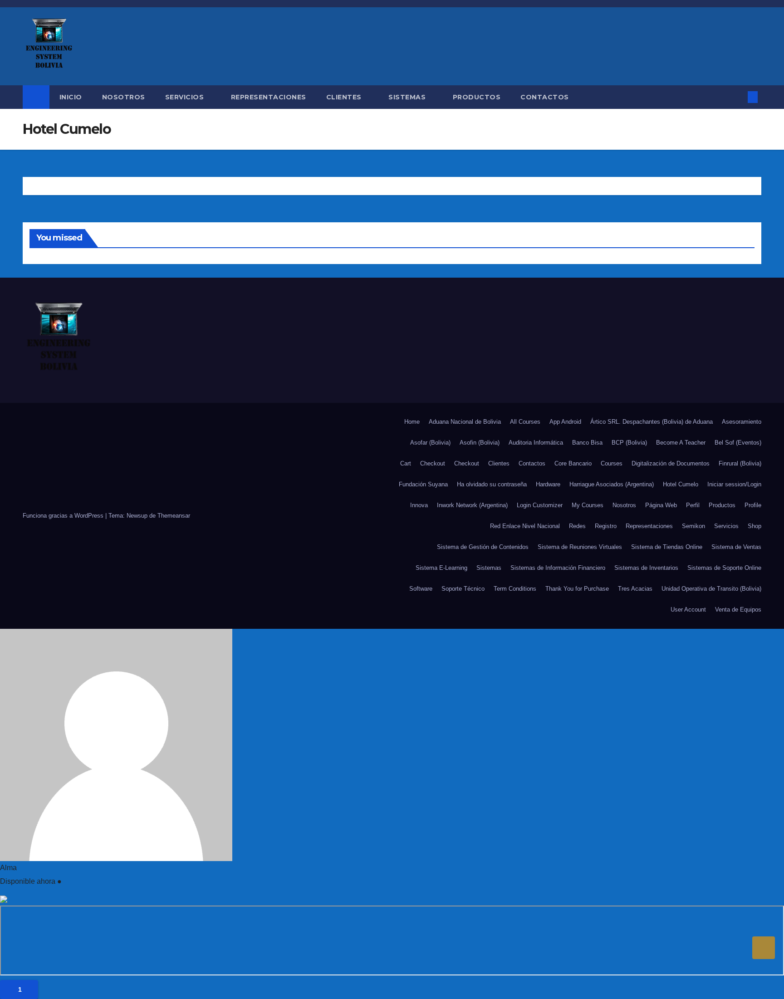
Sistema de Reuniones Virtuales (580, 547)
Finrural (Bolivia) (740, 463)
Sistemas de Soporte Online (724, 567)
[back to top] (763, 947)
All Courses (525, 421)
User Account (688, 609)
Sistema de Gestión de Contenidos (483, 547)
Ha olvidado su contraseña (492, 484)
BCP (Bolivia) (629, 442)
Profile (753, 505)
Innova (419, 505)
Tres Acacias (635, 588)
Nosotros (123, 97)
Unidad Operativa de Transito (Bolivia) (711, 588)
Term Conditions (515, 588)
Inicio (70, 97)
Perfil (693, 505)
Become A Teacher (681, 442)
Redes (577, 526)
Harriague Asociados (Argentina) (611, 484)
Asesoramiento (741, 421)
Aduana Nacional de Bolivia (465, 421)
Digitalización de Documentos (671, 463)
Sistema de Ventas (736, 547)
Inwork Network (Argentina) (472, 505)
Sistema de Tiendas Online (666, 547)
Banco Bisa (587, 442)
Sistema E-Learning (441, 567)
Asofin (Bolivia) (480, 442)
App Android (565, 421)
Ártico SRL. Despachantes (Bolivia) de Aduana (651, 421)
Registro (606, 526)
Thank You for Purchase (577, 588)
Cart (405, 463)
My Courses (587, 505)
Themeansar (173, 515)
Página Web (661, 505)
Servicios (185, 97)
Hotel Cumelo (680, 484)
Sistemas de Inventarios (646, 567)
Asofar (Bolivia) (430, 442)
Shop (754, 526)
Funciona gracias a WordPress (64, 515)
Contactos (544, 97)
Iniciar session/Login (734, 484)
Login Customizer (540, 505)
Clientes (345, 97)
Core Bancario (573, 463)
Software (420, 588)
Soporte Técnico (463, 588)
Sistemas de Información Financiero (557, 567)
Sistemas (408, 97)
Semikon (693, 526)
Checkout (432, 463)
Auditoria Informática (536, 442)
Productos (477, 97)
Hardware (548, 484)
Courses (611, 463)
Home (412, 421)
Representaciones (268, 97)
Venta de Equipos (738, 609)
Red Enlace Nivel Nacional (525, 526)
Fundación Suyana (423, 484)
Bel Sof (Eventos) (738, 442)
